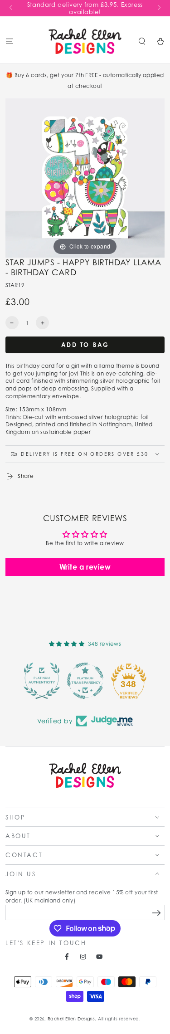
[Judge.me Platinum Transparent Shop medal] (85, 681)
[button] (141, 41)
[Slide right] (158, 8)
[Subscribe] (157, 913)
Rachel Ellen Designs (71, 1018)
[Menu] (9, 41)
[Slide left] (11, 8)
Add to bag (85, 344)
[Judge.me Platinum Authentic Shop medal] (42, 681)
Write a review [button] (85, 566)
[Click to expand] (85, 177)
